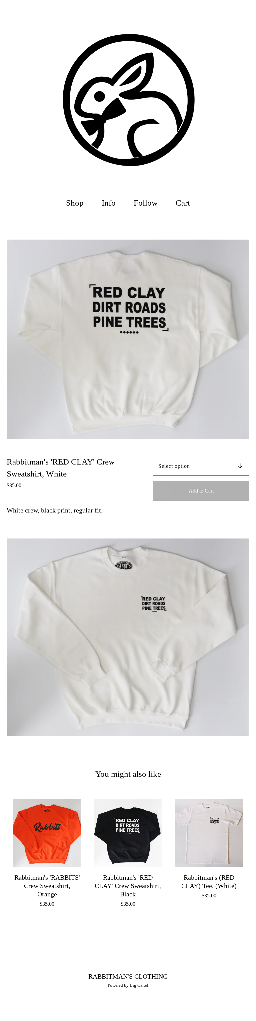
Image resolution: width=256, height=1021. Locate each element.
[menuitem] (75, 203)
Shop (75, 202)
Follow (146, 202)
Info (109, 202)
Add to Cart (201, 491)
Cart (185, 202)
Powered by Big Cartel (128, 985)
